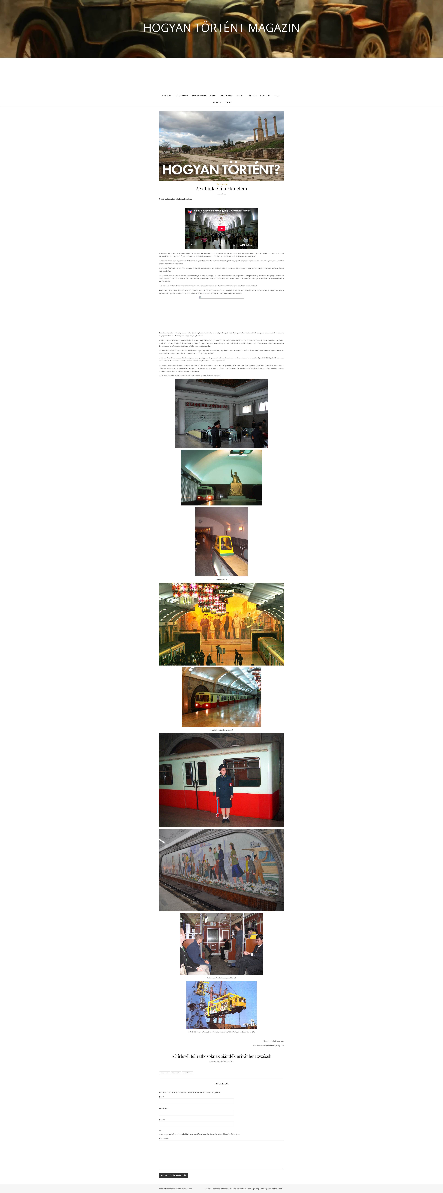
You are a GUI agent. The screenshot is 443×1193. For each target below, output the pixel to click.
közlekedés (176, 1073)
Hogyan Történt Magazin (221, 27)
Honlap (162, 1120)
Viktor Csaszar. (186, 1189)
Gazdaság (265, 95)
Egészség (251, 95)
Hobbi (240, 95)
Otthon (217, 102)
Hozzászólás (164, 1138)
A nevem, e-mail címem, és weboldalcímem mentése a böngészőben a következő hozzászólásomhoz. (199, 1134)
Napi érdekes (226, 95)
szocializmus (187, 1073)
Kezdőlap (167, 95)
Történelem (182, 95)
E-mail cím (164, 1108)
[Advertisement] (221, 75)
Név (161, 1097)
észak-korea (165, 1073)
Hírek (213, 95)
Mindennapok (199, 95)
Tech (277, 95)
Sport (229, 102)
